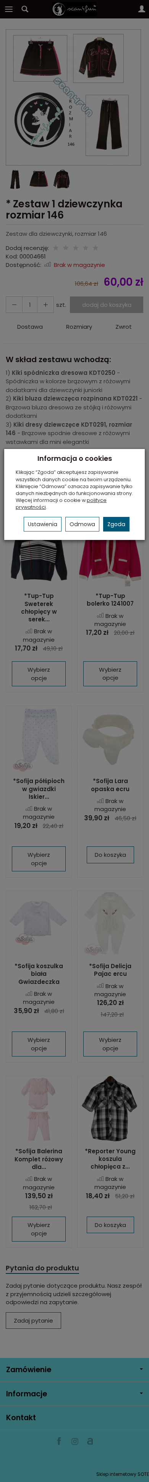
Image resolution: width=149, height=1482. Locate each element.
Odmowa (82, 524)
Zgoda (116, 524)
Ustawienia (42, 524)
